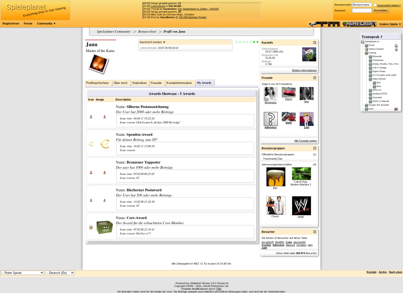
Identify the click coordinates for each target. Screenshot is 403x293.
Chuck (275, 216)
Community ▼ (46, 23)
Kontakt (371, 272)
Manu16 (290, 245)
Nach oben (395, 272)
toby (310, 245)
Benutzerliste (147, 31)
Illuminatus (271, 102)
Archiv (383, 272)
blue (306, 101)
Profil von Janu (174, 31)
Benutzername (343, 4)
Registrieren (11, 23)
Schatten (301, 245)
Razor (288, 99)
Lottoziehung (158, 6)
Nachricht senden (151, 42)
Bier (275, 188)
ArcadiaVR (268, 242)
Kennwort (340, 10)
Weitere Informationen (304, 70)
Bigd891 (279, 242)
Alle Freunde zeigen (305, 140)
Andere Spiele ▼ (390, 24)
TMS (218, 288)
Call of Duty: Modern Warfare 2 (301, 183)
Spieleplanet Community (114, 31)
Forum (28, 23)
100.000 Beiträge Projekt (192, 17)
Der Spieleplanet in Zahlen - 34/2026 (198, 8)
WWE (301, 217)
